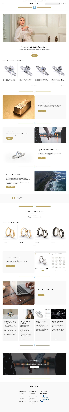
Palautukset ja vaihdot (33, 395)
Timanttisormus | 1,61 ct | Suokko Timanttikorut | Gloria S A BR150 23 (41, 80)
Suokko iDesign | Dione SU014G (41, 240)
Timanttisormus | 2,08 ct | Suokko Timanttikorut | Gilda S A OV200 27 (25, 80)
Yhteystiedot (21, 393)
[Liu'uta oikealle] (64, 86)
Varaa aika (9, 138)
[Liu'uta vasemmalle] (62, 86)
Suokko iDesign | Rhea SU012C (56, 240)
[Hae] (59, 4)
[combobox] (52, 4)
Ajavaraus (20, 396)
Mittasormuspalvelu (22, 401)
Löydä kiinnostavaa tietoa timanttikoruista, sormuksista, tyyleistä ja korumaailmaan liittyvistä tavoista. (37, 198)
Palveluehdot (32, 398)
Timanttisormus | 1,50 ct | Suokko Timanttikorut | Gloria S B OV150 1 (57, 80)
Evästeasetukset (32, 402)
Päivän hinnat (42, 111)
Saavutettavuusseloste (34, 401)
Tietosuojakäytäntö (33, 396)
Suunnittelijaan (11, 265)
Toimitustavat (21, 398)
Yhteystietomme (34, 367)
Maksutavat (21, 399)
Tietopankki (20, 197)
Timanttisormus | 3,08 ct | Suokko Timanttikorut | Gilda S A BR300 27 (9, 80)
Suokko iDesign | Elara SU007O (24, 240)
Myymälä (31, 399)
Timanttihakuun (11, 186)
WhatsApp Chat (22, 395)
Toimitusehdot (32, 393)
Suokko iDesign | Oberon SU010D (9, 240)
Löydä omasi (42, 157)
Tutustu (34, 55)
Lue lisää (41, 295)
